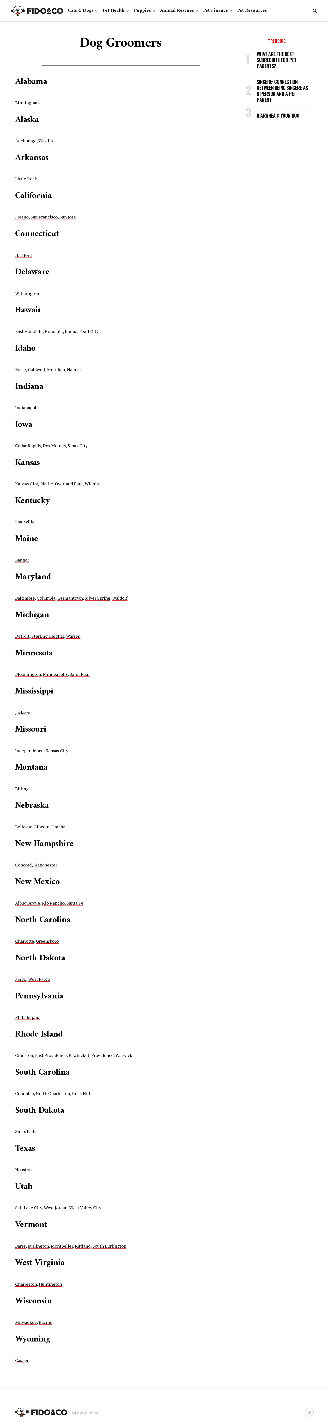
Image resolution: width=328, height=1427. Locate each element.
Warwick (123, 1055)
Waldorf (120, 598)
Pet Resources (252, 10)
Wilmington (27, 293)
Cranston (24, 1055)
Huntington (50, 1284)
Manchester (45, 865)
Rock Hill (81, 1093)
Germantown (70, 598)
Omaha (58, 827)
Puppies (142, 10)
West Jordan (55, 1207)
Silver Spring (97, 598)
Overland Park (69, 484)
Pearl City (88, 331)
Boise (20, 369)
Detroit (22, 636)
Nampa (74, 369)
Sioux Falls (25, 1131)
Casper (22, 1360)
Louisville (25, 522)
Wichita (92, 484)
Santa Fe (75, 903)
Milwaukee (26, 1322)
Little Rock (26, 179)
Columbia (46, 598)
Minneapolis (55, 674)
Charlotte (24, 941)
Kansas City (26, 484)
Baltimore (25, 598)
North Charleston (53, 1093)
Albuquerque (27, 903)
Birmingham (27, 102)
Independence (29, 750)
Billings (22, 788)
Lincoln (41, 827)
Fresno (22, 217)
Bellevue (23, 827)
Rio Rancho (53, 903)
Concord (23, 865)
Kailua (71, 331)
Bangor (22, 560)
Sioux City (78, 445)
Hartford (23, 255)
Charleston (26, 1284)
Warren (73, 636)
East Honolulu (29, 331)
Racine (45, 1322)
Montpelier (62, 1246)
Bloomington (28, 674)
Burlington (38, 1246)
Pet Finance (215, 10)
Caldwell (36, 369)
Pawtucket (79, 1055)
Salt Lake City (28, 1207)
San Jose (68, 217)
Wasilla (45, 140)
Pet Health (114, 10)
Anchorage (25, 140)
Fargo (20, 979)
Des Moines (54, 445)
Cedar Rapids (28, 445)
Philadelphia (27, 1017)
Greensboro (47, 941)
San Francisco (44, 217)
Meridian (56, 369)
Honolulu (54, 331)
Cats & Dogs (80, 10)
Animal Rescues (177, 10)
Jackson (22, 712)
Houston (23, 1169)
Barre (20, 1246)
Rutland (83, 1246)
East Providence (51, 1055)
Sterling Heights (47, 636)
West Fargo (39, 979)
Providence (102, 1055)
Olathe (46, 484)
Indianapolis (27, 407)
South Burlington (109, 1246)
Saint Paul (80, 674)
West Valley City (85, 1207)
